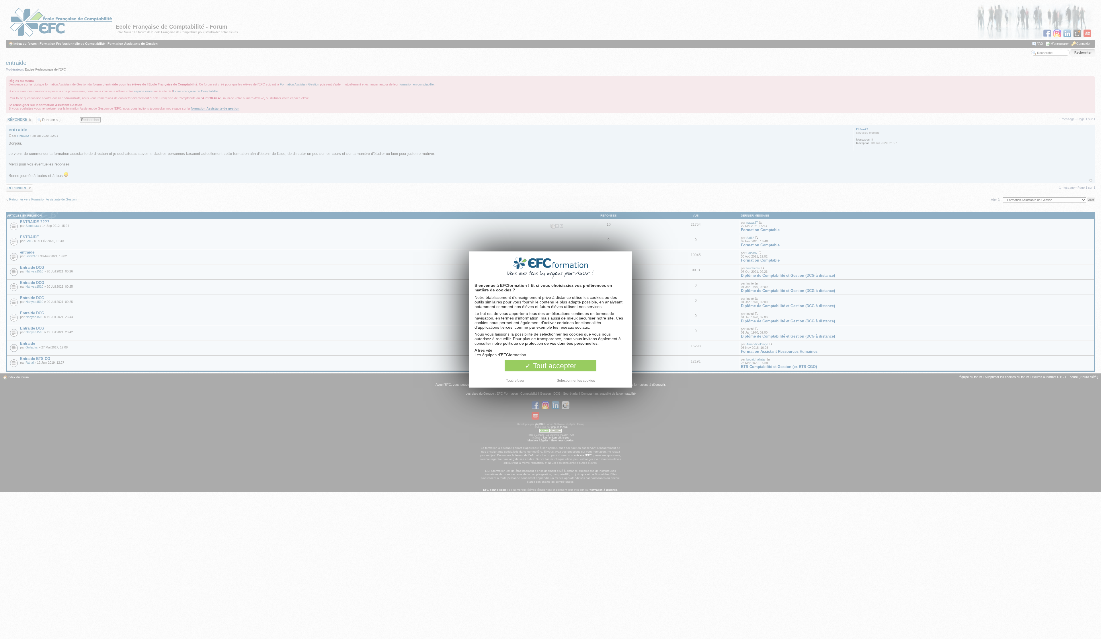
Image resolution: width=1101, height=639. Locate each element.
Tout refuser (515, 381)
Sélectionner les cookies (576, 381)
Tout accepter (553, 366)
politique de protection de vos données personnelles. (551, 343)
